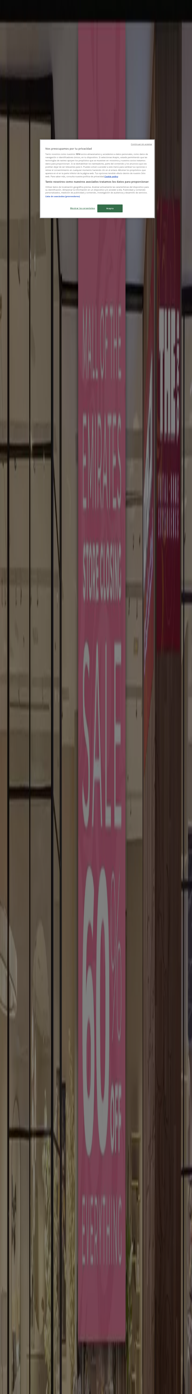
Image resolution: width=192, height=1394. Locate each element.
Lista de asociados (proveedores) (62, 196)
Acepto (110, 208)
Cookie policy (111, 176)
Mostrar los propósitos (82, 208)
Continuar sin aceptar (141, 144)
